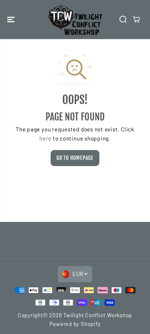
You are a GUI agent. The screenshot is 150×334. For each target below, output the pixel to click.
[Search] (123, 19)
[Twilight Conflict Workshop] (75, 19)
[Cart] (136, 19)
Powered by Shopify (75, 323)
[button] (11, 19)
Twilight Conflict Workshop (97, 315)
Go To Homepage (75, 158)
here (45, 138)
